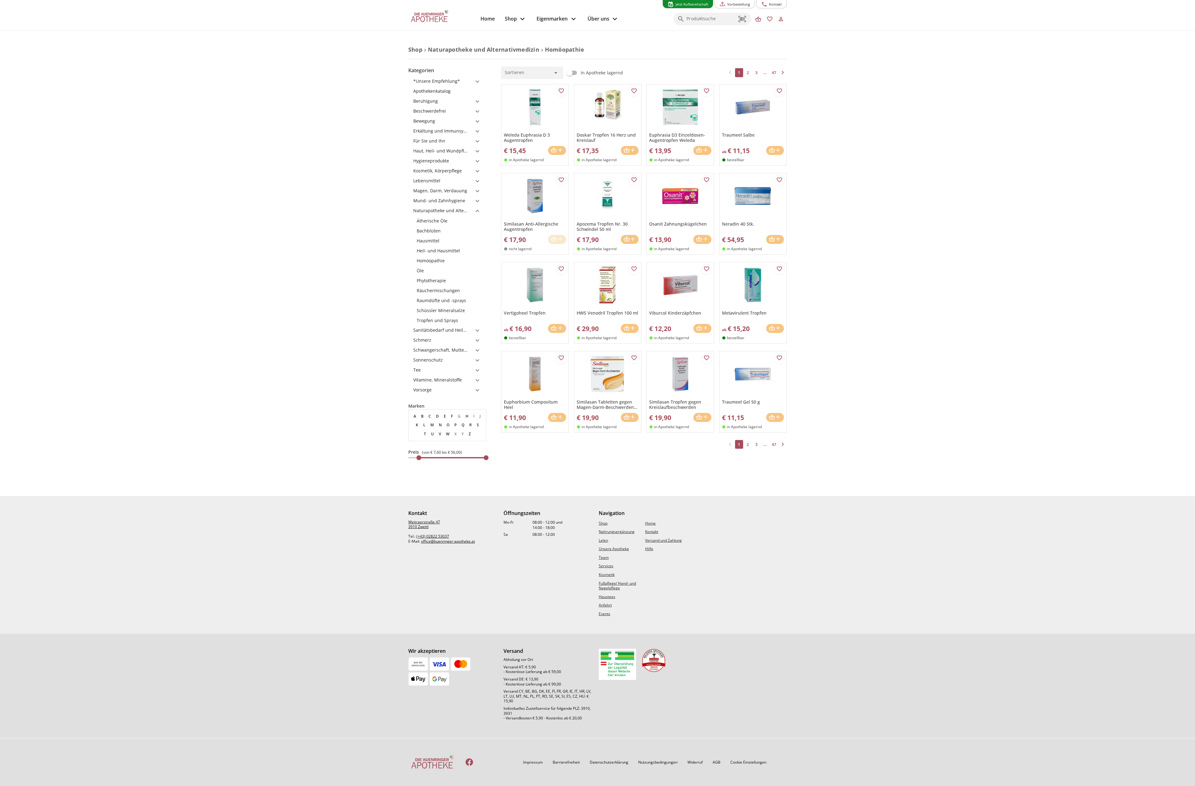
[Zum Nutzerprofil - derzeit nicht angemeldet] (781, 19)
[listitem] (447, 221)
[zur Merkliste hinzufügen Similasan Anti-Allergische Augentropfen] (561, 180)
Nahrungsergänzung (617, 531)
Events (604, 613)
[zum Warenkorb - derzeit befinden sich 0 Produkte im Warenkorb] (758, 19)
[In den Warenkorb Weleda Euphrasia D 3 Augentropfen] (557, 150)
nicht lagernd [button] (520, 248)
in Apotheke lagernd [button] (526, 159)
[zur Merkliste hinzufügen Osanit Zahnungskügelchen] (706, 180)
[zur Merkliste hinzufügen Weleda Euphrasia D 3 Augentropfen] (561, 91)
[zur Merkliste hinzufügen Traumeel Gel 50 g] (779, 358)
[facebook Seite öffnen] (469, 762)
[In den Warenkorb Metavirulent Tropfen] (775, 328)
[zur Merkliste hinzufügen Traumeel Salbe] (779, 91)
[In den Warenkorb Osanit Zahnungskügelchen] (702, 239)
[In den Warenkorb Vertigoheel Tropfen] (557, 328)
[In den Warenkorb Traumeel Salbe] (775, 150)
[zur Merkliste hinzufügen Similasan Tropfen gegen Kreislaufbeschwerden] (706, 358)
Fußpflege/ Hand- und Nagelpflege (617, 586)
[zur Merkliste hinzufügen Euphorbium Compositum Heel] (561, 358)
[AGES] (617, 664)
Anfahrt (605, 605)
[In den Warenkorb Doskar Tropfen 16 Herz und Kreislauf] (630, 150)
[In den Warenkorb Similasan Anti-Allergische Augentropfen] (557, 239)
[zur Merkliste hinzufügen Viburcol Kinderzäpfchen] (706, 269)
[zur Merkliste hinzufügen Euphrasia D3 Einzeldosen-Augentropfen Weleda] (706, 91)
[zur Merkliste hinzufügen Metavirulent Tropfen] (779, 269)
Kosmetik (607, 574)
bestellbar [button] (735, 159)
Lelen (603, 540)
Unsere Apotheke (614, 548)
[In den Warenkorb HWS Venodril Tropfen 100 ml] (630, 328)
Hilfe (649, 548)
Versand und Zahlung (663, 540)
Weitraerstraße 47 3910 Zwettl (424, 524)
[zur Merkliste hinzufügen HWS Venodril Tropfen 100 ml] (634, 269)
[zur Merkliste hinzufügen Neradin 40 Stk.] (779, 180)
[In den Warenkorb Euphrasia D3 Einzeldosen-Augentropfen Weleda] (702, 150)
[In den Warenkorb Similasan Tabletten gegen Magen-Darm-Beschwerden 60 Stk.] (630, 417)
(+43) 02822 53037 (432, 536)
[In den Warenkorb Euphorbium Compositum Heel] (557, 417)
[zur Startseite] (442, 16)
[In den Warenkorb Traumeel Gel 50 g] (775, 417)
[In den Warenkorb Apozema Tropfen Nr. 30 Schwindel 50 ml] (630, 239)
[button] (742, 19)
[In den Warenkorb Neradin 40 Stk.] (775, 239)
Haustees (607, 596)
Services (606, 565)
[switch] (593, 73)
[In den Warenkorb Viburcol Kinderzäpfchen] (702, 328)
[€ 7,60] (419, 458)
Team (604, 557)
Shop (603, 523)
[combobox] (711, 21)
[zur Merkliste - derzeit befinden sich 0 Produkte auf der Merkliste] (770, 19)
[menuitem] (488, 18)
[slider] (447, 457)
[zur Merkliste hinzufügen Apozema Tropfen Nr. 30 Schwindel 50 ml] (634, 180)
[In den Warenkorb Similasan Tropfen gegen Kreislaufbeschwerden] (702, 417)
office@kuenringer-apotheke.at (448, 541)
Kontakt (651, 531)
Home (650, 523)
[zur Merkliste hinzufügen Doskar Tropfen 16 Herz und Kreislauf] (634, 91)
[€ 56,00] (486, 458)
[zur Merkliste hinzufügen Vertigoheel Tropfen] (561, 269)
